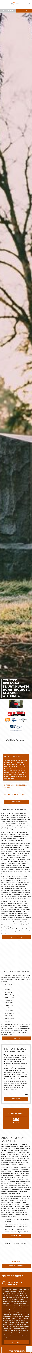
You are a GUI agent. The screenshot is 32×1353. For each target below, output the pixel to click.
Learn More (16, 1038)
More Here (16, 1342)
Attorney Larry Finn (16, 1266)
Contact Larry (16, 1236)
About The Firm (16, 937)
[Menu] (29, 3)
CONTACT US (9, 11)
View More (16, 802)
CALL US (24, 11)
